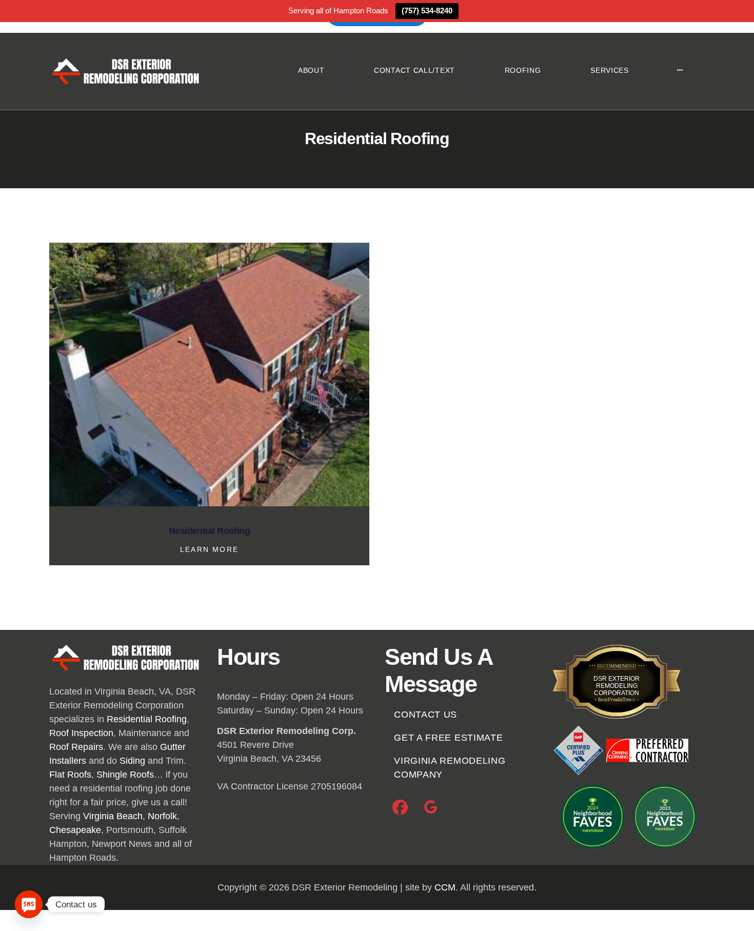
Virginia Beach (113, 816)
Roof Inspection (81, 733)
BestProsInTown (616, 670)
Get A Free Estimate (448, 737)
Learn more (209, 549)
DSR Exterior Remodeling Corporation (616, 686)
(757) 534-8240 (427, 10)
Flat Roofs (70, 774)
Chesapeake (75, 830)
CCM (444, 887)
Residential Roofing (209, 531)
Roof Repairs (76, 747)
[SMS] (29, 904)
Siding (132, 761)
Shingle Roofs (125, 774)
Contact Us (425, 714)
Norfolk (162, 816)
